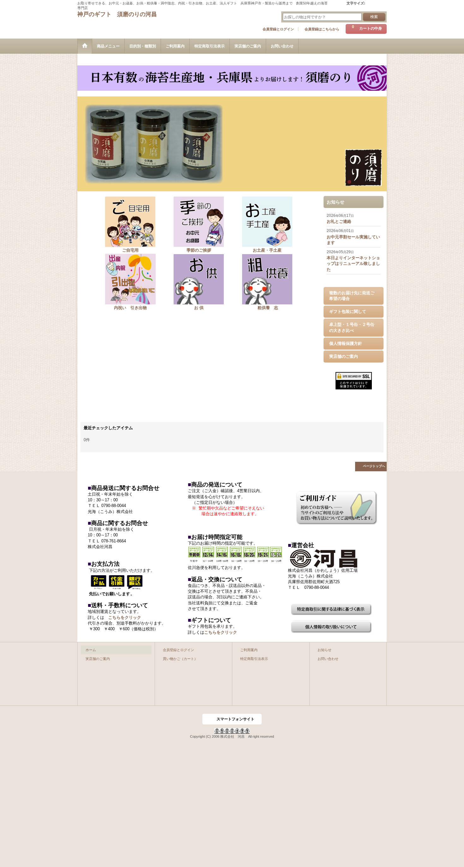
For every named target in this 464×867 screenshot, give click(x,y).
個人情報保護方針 (345, 343)
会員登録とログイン (278, 29)
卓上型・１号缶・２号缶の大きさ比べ (351, 327)
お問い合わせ (328, 659)
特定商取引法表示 (254, 659)
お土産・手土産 (267, 250)
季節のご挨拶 (199, 250)
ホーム (91, 650)
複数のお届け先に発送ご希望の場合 (351, 295)
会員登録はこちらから (322, 29)
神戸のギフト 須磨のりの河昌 (117, 14)
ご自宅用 (130, 250)
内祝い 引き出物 (130, 307)
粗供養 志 (267, 307)
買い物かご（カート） (180, 659)
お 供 (199, 307)
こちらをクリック (124, 617)
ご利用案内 (249, 650)
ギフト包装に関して (347, 311)
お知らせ (324, 650)
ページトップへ (374, 466)
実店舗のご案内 (343, 356)
